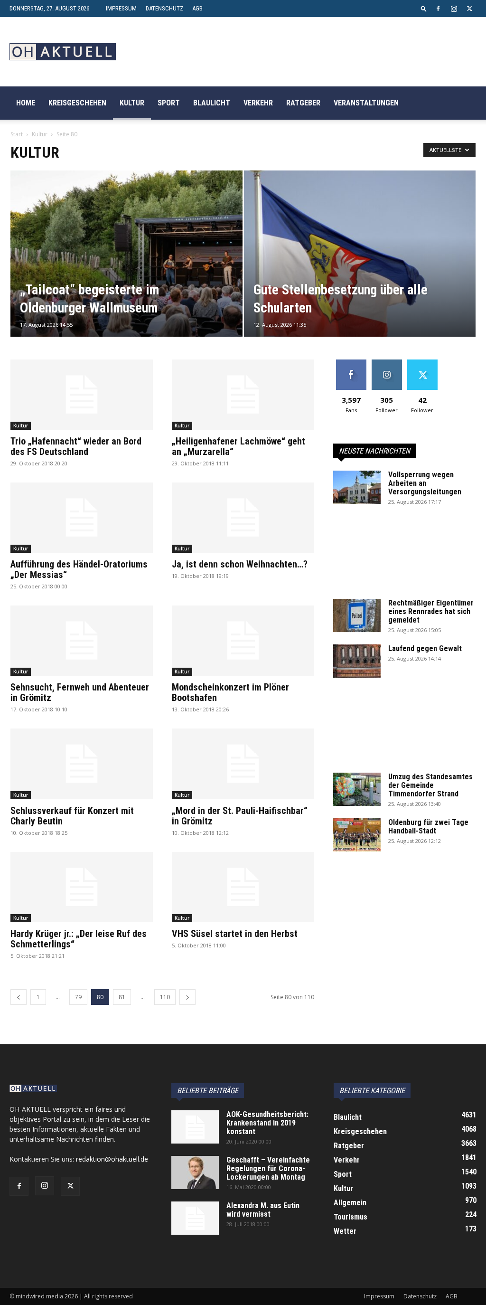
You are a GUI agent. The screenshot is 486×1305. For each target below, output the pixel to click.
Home (25, 102)
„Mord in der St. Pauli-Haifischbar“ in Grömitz (240, 816)
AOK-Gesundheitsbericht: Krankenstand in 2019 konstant (267, 1123)
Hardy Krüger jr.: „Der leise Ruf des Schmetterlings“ (78, 939)
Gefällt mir (351, 363)
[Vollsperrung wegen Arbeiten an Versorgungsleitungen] (357, 487)
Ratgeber (303, 102)
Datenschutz (164, 8)
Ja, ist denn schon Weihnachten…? (240, 564)
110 (165, 997)
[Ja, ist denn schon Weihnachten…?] (243, 517)
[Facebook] (438, 8)
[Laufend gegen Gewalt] (357, 661)
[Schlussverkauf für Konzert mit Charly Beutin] (81, 763)
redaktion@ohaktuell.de (112, 1158)
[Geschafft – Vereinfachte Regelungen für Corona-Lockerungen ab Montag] (195, 1172)
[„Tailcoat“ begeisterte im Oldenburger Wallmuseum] (126, 270)
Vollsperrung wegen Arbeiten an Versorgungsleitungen (424, 483)
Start (16, 134)
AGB (197, 8)
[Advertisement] (404, 557)
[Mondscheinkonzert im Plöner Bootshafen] (243, 640)
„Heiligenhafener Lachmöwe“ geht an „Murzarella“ (238, 446)
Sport (169, 102)
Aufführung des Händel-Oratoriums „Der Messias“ (79, 569)
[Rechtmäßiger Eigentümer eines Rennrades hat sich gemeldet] (357, 615)
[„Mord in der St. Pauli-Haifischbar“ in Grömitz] (243, 763)
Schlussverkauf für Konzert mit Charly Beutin (72, 816)
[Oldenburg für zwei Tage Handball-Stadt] (357, 834)
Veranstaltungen (366, 102)
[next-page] (187, 997)
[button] (424, 8)
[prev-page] (18, 997)
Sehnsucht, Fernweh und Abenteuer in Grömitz (79, 692)
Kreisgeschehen (77, 102)
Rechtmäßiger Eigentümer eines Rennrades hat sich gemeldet (431, 611)
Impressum (121, 8)
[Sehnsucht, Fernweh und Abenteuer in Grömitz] (81, 640)
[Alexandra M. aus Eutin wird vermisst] (195, 1218)
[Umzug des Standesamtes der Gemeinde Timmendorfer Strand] (357, 789)
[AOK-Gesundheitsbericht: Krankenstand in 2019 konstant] (195, 1127)
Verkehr (258, 102)
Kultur (132, 102)
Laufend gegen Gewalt (425, 648)
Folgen (386, 363)
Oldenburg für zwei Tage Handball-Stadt (428, 826)
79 (78, 997)
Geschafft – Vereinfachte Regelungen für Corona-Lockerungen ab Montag (268, 1168)
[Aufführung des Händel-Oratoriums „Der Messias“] (81, 517)
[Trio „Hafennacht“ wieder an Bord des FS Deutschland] (81, 394)
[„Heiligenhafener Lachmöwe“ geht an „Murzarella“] (243, 394)
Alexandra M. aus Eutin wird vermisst (262, 1210)
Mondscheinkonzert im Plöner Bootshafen (230, 692)
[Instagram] (454, 8)
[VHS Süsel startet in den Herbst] (243, 887)
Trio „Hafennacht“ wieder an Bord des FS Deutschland (75, 446)
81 (122, 997)
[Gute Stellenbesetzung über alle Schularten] (360, 270)
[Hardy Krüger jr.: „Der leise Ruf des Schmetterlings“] (81, 887)
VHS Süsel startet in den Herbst (235, 933)
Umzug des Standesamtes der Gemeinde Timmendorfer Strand (430, 785)
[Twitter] (469, 8)
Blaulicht (211, 102)
